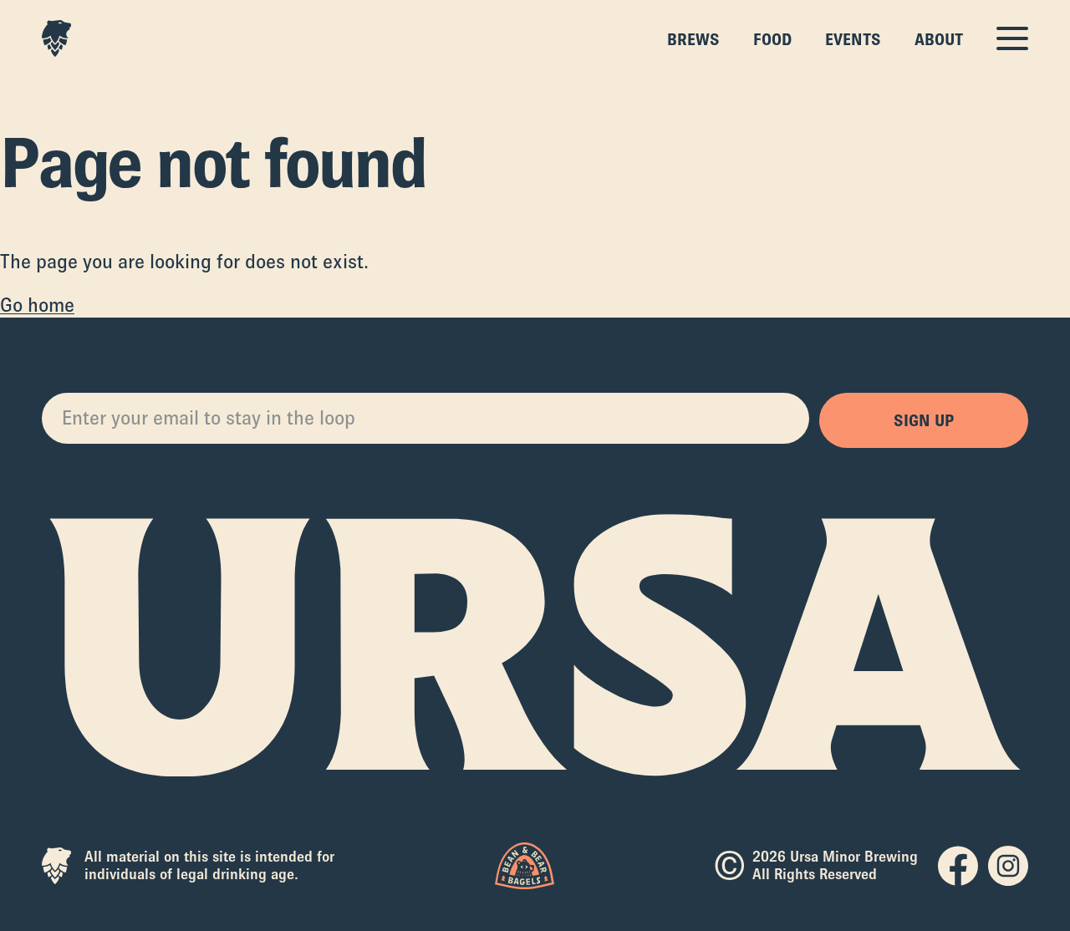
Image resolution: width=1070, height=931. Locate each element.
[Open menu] (1012, 38)
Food (772, 39)
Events (853, 39)
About (939, 39)
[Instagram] (1008, 866)
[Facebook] (958, 866)
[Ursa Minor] (56, 38)
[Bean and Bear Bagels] (524, 865)
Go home (37, 305)
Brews (693, 39)
